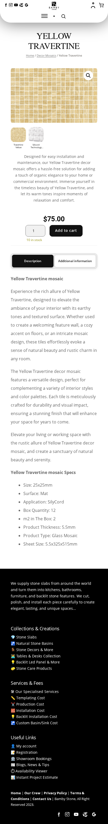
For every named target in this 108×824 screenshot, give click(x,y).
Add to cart (66, 230)
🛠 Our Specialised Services (35, 691)
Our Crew (32, 793)
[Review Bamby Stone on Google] (26, 5)
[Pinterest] (21, 5)
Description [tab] (32, 261)
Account (93, 5)
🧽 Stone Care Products (31, 668)
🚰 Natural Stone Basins (32, 643)
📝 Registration (24, 752)
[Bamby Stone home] (54, 6)
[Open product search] (63, 16)
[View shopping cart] (102, 5)
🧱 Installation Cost (28, 710)
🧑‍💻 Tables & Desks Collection (36, 655)
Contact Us (42, 798)
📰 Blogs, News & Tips (30, 764)
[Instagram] (11, 5)
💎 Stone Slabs (24, 637)
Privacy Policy (55, 793)
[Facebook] (5, 5)
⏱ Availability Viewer (29, 770)
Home (30, 55)
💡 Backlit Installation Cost (34, 716)
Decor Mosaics (46, 55)
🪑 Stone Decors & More (32, 649)
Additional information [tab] (75, 261)
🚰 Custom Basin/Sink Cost (34, 722)
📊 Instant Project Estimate (34, 777)
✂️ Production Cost (27, 704)
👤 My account (23, 745)
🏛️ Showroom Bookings (31, 758)
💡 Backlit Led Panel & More (35, 662)
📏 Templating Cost (28, 697)
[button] (88, 75)
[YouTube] (16, 5)
